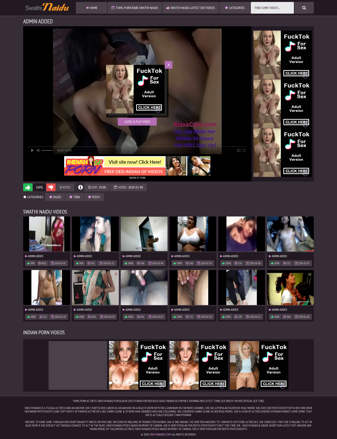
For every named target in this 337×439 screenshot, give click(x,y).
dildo (56, 197)
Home (93, 7)
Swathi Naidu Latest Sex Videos (192, 7)
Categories (236, 7)
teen (76, 197)
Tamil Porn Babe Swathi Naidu (136, 7)
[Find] (304, 8)
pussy (95, 197)
